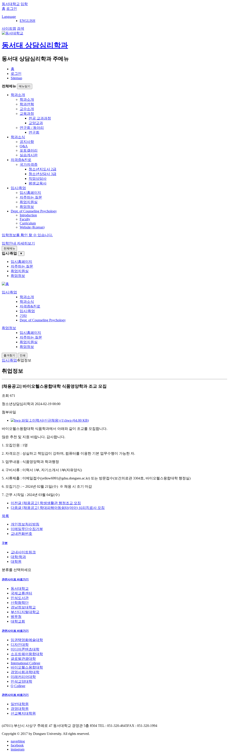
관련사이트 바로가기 (15, 579)
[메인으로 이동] (5, 284)
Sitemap (16, 78)
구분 (5, 543)
